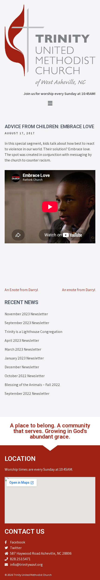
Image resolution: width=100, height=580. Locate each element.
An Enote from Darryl (21, 289)
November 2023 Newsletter (26, 314)
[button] (50, 103)
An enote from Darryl (78, 289)
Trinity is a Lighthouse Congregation (33, 331)
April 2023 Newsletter (22, 340)
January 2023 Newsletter (24, 358)
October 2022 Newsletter (25, 375)
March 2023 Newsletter (23, 349)
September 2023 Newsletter (27, 322)
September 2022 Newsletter (27, 393)
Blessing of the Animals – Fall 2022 (32, 384)
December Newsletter (22, 367)
